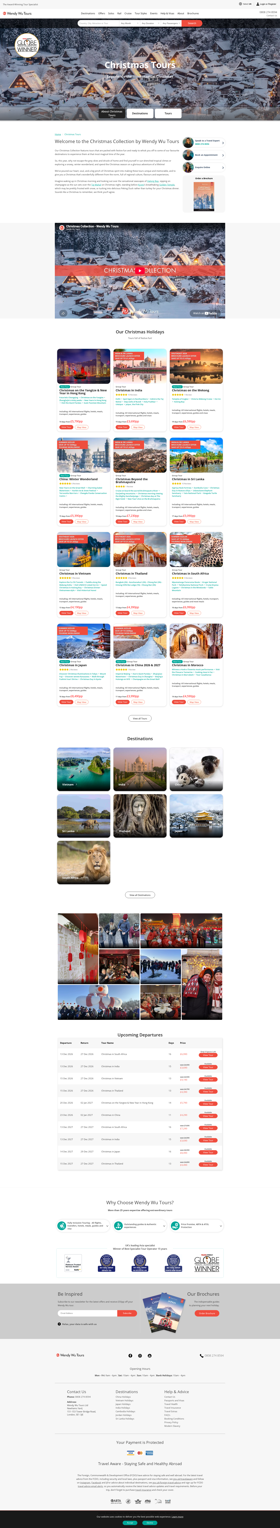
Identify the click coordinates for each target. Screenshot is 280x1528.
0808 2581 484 (268, 12)
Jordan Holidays (124, 1415)
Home (58, 134)
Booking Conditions (174, 1418)
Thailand (124, 831)
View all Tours (140, 718)
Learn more (177, 1516)
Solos (111, 13)
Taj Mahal (96, 184)
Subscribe (127, 1313)
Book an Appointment (206, 155)
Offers (101, 13)
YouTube (150, 1356)
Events (154, 13)
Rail (119, 13)
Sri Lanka (68, 831)
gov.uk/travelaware (183, 1478)
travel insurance (143, 1489)
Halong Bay (153, 181)
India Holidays (123, 1407)
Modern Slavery (172, 1425)
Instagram (140, 1356)
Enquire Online (202, 167)
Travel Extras (170, 1411)
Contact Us (272, 15)
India (122, 784)
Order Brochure (207, 1313)
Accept (130, 1523)
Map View (81, 427)
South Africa (70, 877)
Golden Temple (167, 184)
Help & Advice (176, 1391)
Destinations (88, 13)
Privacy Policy (171, 1422)
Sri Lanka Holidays (125, 1418)
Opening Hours (140, 1369)
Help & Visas (167, 13)
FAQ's (167, 1415)
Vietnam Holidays (124, 1400)
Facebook (130, 1356)
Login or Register (268, 4)
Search (192, 23)
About (180, 13)
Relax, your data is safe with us (79, 1324)
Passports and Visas (174, 1400)
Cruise (128, 13)
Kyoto (141, 184)
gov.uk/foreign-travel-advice (167, 1482)
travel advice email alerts (90, 1486)
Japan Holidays (123, 1404)
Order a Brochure (204, 178)
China (178, 784)
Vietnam (68, 784)
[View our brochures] (204, 196)
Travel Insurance (172, 1407)
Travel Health (171, 1404)
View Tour (66, 427)
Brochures (193, 13)
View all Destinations (140, 895)
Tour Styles (141, 13)
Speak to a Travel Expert (207, 140)
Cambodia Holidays (125, 1411)
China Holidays (123, 1396)
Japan (178, 831)
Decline (150, 1523)
